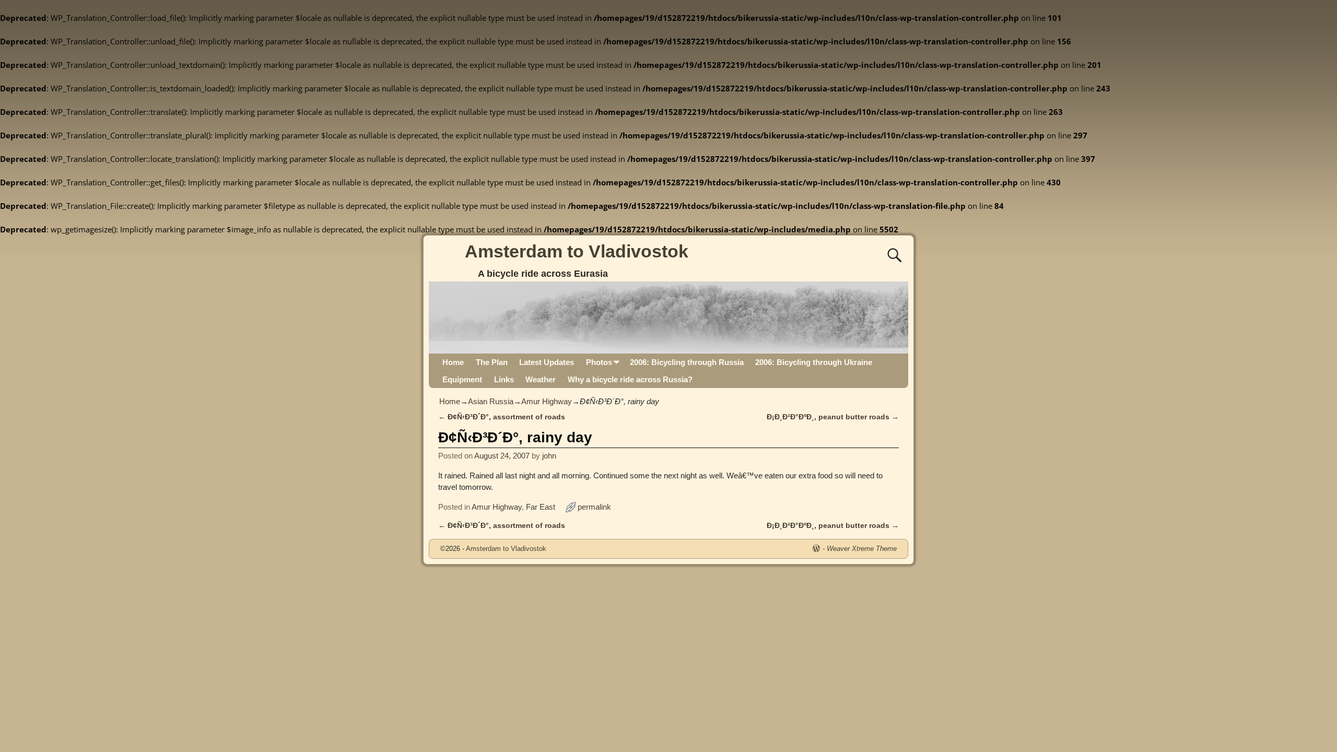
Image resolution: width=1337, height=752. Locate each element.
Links (504, 379)
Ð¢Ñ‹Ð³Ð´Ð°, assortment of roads (501, 417)
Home (453, 362)
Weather (540, 379)
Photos (599, 362)
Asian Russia (490, 401)
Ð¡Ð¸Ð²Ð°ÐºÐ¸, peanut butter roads (833, 417)
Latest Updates (546, 362)
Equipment (462, 379)
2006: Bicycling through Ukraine (813, 362)
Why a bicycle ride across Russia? (630, 379)
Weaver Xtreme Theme (862, 549)
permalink (594, 506)
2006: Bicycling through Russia (687, 362)
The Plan (492, 362)
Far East (540, 506)
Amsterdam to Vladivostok (576, 251)
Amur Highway (546, 401)
